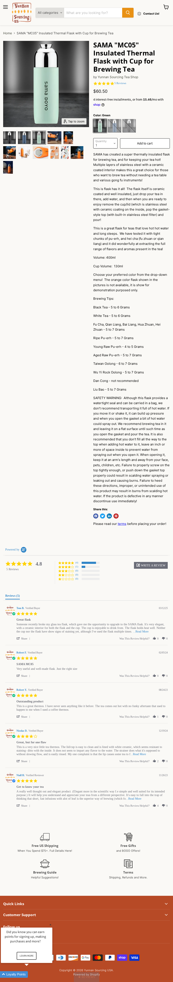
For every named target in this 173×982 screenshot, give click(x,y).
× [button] (50, 925)
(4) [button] (76, 562)
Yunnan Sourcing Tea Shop (118, 77)
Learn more (27, 956)
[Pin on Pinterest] (116, 516)
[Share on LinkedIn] (109, 516)
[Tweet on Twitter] (102, 516)
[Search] (128, 13)
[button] (151, 565)
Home (7, 33)
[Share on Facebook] (95, 516)
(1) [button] (76, 566)
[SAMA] (9, 137)
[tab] (12, 596)
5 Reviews (120, 83)
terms (122, 524)
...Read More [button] (141, 631)
